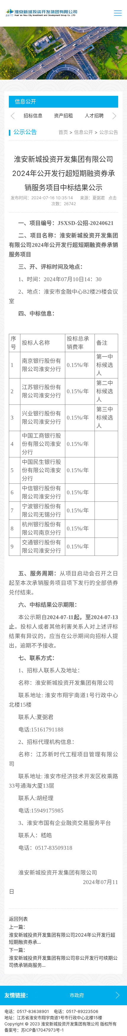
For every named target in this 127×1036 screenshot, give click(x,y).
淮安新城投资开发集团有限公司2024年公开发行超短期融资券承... (62, 938)
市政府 (77, 995)
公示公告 (108, 132)
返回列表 (18, 919)
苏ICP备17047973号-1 (42, 1029)
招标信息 (33, 116)
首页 (63, 132)
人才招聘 (93, 116)
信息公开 (83, 132)
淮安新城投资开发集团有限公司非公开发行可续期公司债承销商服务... (63, 961)
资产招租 (63, 116)
